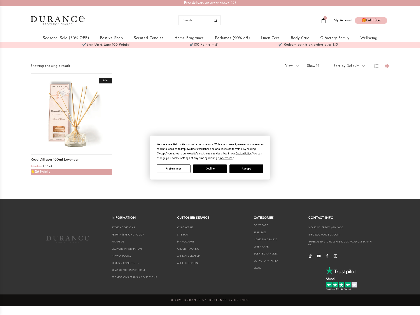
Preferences (174, 168)
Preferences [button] (226, 158)
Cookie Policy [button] (243, 153)
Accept (246, 168)
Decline (210, 168)
